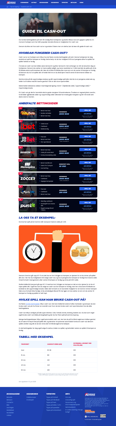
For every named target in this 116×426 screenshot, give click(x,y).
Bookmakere (13, 394)
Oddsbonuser (31, 397)
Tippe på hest (51, 402)
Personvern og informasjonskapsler (72, 403)
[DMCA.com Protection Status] (103, 416)
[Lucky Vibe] (28, 192)
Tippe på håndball (52, 400)
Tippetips (50, 394)
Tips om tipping (14, 7)
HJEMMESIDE (24, 2)
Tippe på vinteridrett (53, 410)
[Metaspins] (28, 165)
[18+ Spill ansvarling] (91, 417)
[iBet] (28, 126)
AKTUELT (34, 2)
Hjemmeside (7, 7)
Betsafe (9, 397)
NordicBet (10, 413)
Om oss (68, 397)
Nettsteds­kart (70, 407)
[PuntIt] (28, 205)
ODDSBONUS (55, 2)
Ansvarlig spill (70, 400)
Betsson (9, 400)
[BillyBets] (28, 113)
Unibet (9, 415)
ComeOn (10, 402)
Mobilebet (10, 410)
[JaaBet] (28, 139)
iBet (8, 405)
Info (67, 394)
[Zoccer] (28, 179)
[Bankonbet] (28, 152)
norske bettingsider (33, 304)
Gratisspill (30, 400)
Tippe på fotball (52, 397)
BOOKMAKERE (44, 2)
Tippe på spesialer (53, 407)
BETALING (74, 2)
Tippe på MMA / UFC (53, 405)
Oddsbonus (32, 394)
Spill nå (87, 110)
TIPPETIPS (65, 2)
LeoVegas (10, 407)
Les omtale (87, 113)
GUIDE (81, 2)
